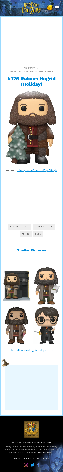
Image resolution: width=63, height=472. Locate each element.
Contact (27, 458)
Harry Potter (44, 227)
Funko (26, 234)
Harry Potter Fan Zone (39, 442)
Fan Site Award (45, 452)
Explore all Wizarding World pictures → (32, 350)
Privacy (45, 458)
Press (36, 458)
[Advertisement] (31, 41)
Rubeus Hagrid (19, 227)
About (17, 458)
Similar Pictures (31, 250)
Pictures (29, 68)
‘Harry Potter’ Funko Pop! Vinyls (31, 71)
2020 (38, 234)
